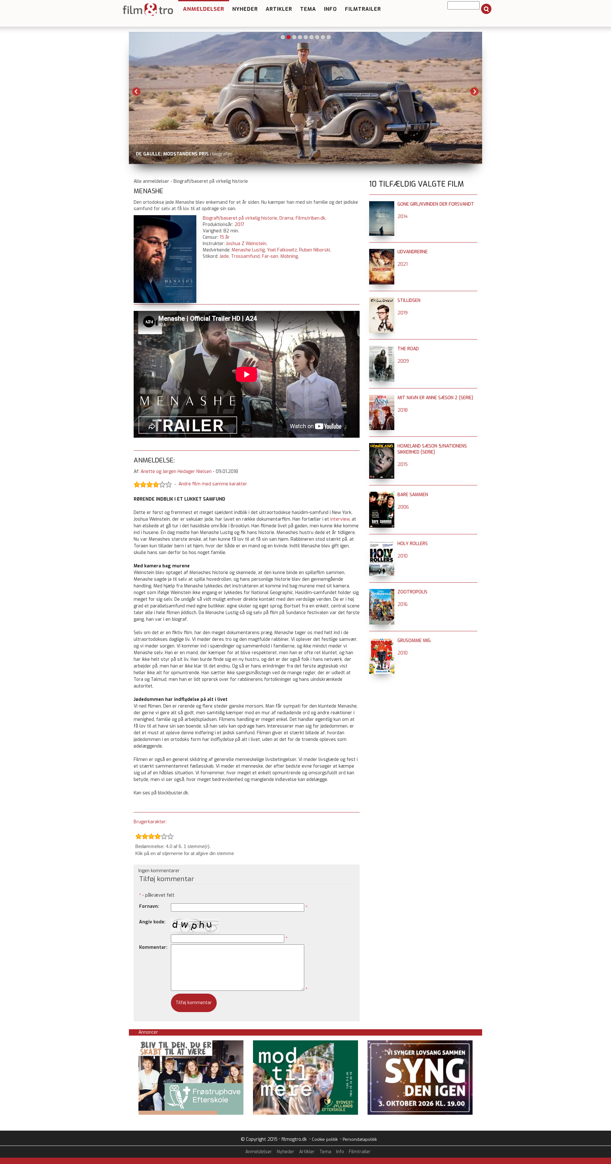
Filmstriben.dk (310, 218)
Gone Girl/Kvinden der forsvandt (435, 204)
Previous (136, 91)
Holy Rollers (412, 544)
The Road (408, 349)
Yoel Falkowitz (282, 250)
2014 (402, 217)
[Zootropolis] (381, 592)
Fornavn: (149, 906)
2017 (239, 225)
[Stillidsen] (381, 301)
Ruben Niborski (314, 250)
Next (474, 91)
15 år (225, 237)
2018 (402, 410)
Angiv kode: (152, 922)
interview (339, 519)
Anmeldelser (203, 9)
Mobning (289, 256)
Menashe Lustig (248, 250)
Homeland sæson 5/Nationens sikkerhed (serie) (432, 449)
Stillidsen (408, 301)
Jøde (224, 256)
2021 (402, 264)
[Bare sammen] (381, 495)
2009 (403, 361)
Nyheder (245, 9)
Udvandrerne (412, 252)
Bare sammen (412, 495)
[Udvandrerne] (381, 252)
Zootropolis (412, 592)
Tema (308, 9)
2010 (402, 556)
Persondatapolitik (360, 1139)
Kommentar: (153, 947)
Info (330, 9)
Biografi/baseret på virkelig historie (240, 218)
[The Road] (381, 349)
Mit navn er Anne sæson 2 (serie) (435, 398)
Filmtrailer (363, 9)
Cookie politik (325, 1139)
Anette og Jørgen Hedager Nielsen (176, 472)
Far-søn (270, 256)
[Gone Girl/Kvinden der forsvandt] (381, 204)
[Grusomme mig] (381, 641)
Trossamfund (245, 256)
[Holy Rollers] (381, 544)
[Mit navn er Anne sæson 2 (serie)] (381, 398)
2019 (402, 313)
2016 (402, 604)
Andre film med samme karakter (213, 484)
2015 (402, 465)
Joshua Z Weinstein (246, 244)
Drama (286, 218)
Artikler (279, 9)
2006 (403, 507)
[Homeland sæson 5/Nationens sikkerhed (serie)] (381, 446)
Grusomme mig (414, 641)
